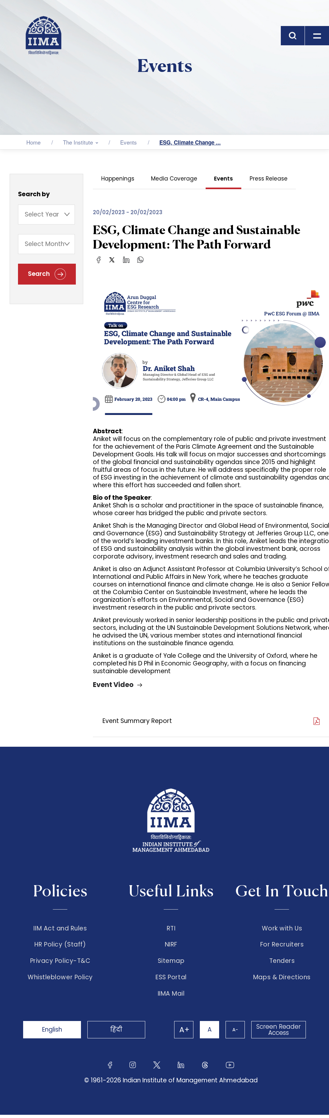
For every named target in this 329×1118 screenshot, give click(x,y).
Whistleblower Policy (60, 977)
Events (128, 142)
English (52, 1029)
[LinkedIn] (126, 259)
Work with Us (282, 928)
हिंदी (116, 1029)
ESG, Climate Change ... (190, 142)
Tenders (282, 961)
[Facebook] (99, 259)
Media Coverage (174, 178)
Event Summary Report (137, 721)
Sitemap (171, 961)
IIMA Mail (171, 994)
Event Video (113, 684)
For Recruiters (282, 944)
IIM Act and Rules (60, 928)
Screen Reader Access (278, 1029)
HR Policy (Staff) (60, 944)
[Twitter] (111, 259)
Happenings (117, 178)
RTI (171, 928)
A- (235, 1029)
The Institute (78, 142)
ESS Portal (171, 977)
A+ (184, 1030)
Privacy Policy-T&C (60, 961)
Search (39, 273)
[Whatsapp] (140, 259)
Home (33, 142)
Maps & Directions (282, 977)
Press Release (269, 178)
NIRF (171, 944)
